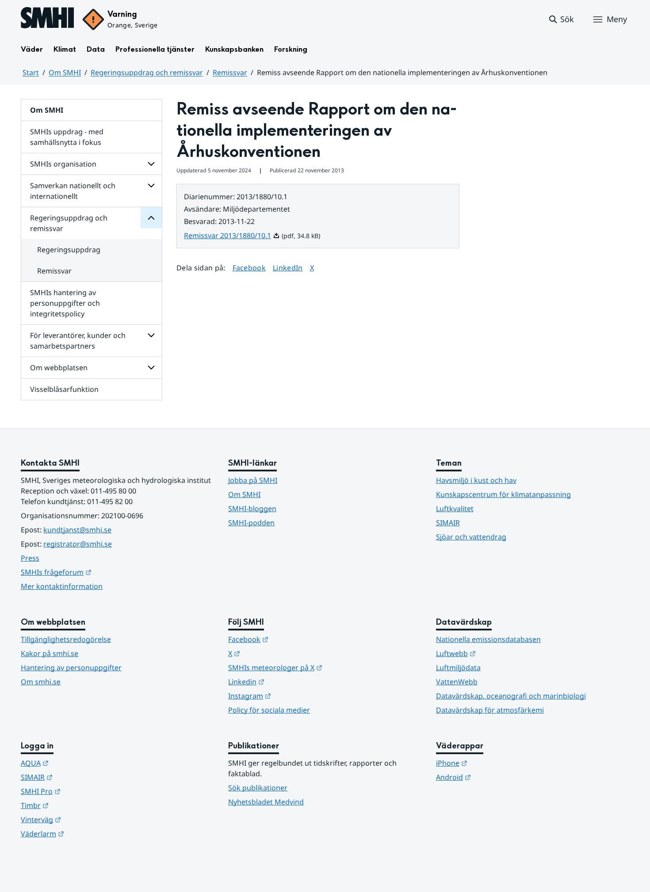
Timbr (78, 805)
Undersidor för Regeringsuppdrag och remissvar (151, 217)
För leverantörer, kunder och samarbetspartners (78, 340)
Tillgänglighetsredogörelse (66, 639)
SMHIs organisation (63, 164)
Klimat (65, 49)
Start (31, 72)
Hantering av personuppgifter (71, 667)
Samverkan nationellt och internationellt (72, 191)
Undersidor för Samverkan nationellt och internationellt (151, 185)
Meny (617, 19)
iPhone (495, 763)
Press (30, 558)
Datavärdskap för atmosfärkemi (490, 710)
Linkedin (289, 681)
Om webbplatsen (59, 367)
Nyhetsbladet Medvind (266, 802)
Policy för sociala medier (269, 710)
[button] (560, 19)
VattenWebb (457, 682)
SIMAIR (448, 523)
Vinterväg (84, 819)
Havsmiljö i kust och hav (476, 480)
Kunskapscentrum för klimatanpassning (503, 494)
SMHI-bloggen (252, 508)
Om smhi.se (41, 682)
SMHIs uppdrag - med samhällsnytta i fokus (66, 137)
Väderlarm (86, 833)
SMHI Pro (84, 791)
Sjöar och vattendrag (471, 537)
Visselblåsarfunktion (64, 389)
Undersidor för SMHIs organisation (151, 164)
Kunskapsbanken (234, 49)
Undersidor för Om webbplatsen (151, 367)
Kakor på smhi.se (49, 653)
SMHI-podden (251, 523)
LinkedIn (288, 267)
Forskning (290, 49)
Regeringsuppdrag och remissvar (147, 72)
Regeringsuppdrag (68, 249)
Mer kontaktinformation (62, 586)
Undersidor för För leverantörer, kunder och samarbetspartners (151, 335)
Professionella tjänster (155, 49)
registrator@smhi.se (77, 544)
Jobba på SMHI (252, 480)
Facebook (249, 267)
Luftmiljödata (458, 667)
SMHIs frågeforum (99, 572)
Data (96, 49)
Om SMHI (65, 72)
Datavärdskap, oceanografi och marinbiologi (511, 696)
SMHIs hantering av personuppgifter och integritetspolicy (65, 303)
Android (497, 777)
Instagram (293, 696)
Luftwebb (499, 653)
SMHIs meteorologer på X (318, 667)
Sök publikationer (257, 788)
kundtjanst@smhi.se (77, 530)
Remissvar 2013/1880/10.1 (232, 235)
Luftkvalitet (455, 508)
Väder (32, 49)
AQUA (78, 763)
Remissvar (230, 72)
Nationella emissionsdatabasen (488, 639)
